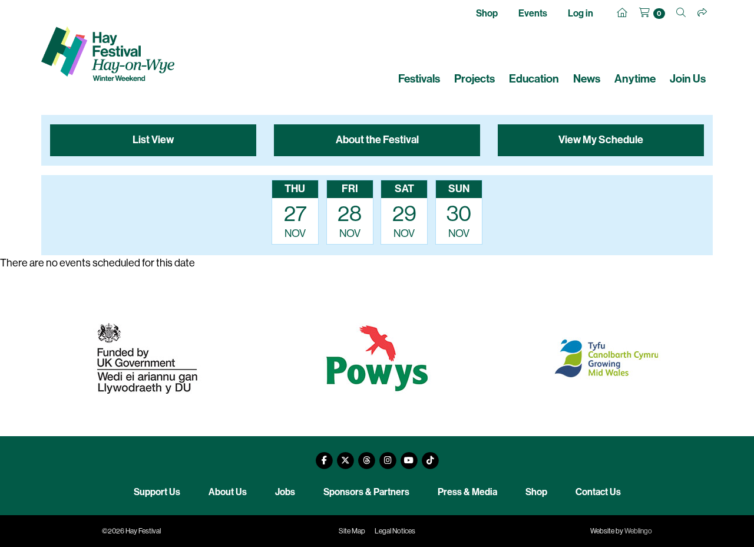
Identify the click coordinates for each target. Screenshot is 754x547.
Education (534, 78)
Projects (474, 78)
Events (532, 13)
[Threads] (366, 455)
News (586, 78)
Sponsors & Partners (366, 491)
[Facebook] (324, 455)
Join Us (688, 78)
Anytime (635, 78)
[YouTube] (408, 455)
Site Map (352, 531)
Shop (487, 13)
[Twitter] (345, 455)
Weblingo (638, 531)
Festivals (419, 78)
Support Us (157, 491)
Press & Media (467, 491)
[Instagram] (387, 455)
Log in (580, 13)
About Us (228, 491)
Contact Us (598, 491)
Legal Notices (395, 531)
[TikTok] (430, 455)
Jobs (285, 491)
